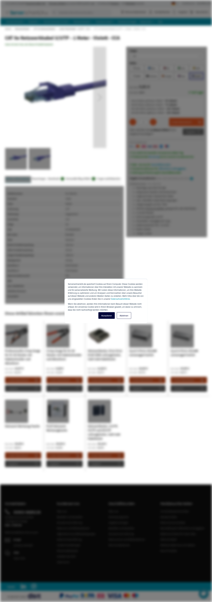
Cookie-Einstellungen (69, 545)
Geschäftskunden (204, 3)
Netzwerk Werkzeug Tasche (22, 426)
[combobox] (81, 12)
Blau (151, 68)
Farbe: (133, 63)
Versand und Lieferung (69, 522)
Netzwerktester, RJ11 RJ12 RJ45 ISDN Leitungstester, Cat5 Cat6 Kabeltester (105, 355)
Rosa (181, 76)
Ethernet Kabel (168, 539)
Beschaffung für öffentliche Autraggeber (182, 528)
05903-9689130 (27, 512)
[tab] (18, 179)
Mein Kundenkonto (119, 545)
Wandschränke (168, 517)
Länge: (133, 50)
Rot (167, 68)
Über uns (62, 511)
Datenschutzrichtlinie (120, 298)
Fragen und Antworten (109, 178)
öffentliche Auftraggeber (172, 168)
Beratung (154, 156)
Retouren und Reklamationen (73, 528)
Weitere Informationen (18, 178)
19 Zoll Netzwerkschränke (174, 511)
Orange (166, 76)
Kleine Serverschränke (172, 522)
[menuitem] (16, 21)
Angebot (190, 131)
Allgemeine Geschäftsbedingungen (76, 533)
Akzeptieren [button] (106, 315)
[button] (99, 97)
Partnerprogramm (118, 517)
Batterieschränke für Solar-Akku (178, 533)
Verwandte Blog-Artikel (80, 178)
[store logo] (26, 12)
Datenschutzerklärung (69, 539)
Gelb (196, 68)
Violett (196, 76)
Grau (136, 68)
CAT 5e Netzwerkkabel (44, 28)
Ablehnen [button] (124, 315)
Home (8, 28)
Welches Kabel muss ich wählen (177, 545)
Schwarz (151, 76)
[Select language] (175, 3)
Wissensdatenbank (135, 12)
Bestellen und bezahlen (70, 517)
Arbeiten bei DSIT (66, 556)
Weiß (136, 76)
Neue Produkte (168, 550)
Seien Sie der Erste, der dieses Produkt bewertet (29, 44)
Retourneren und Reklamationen (126, 539)
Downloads (55, 178)
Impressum (63, 562)
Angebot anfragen (118, 522)
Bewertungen (39, 178)
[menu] (107, 21)
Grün (181, 68)
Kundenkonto (162, 12)
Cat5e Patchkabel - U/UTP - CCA (74, 28)
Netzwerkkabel (22, 28)
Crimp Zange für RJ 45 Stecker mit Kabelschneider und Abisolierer (64, 355)
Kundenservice (188, 3)
